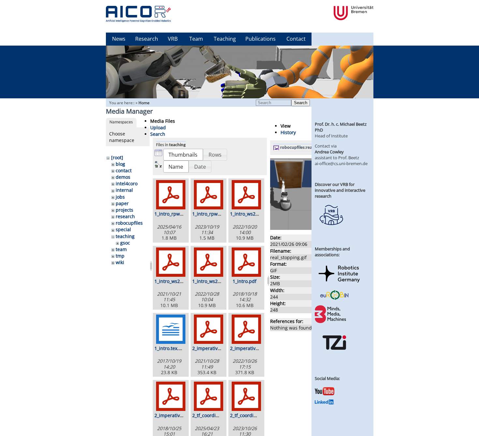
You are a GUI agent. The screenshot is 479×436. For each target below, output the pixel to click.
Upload (158, 127)
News (118, 38)
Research (146, 38)
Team (196, 38)
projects (124, 210)
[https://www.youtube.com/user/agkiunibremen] (324, 394)
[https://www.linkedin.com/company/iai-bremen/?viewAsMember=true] (324, 403)
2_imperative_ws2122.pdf (219, 348)
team (121, 249)
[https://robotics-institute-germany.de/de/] (339, 284)
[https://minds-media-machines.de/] (331, 322)
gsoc (125, 243)
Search (300, 102)
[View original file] (305, 228)
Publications (260, 38)
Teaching (225, 38)
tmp (120, 256)
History (288, 132)
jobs (120, 197)
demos (123, 177)
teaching (125, 236)
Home (144, 102)
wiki (120, 262)
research (125, 216)
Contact (296, 38)
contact (124, 170)
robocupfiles (129, 223)
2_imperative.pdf (172, 415)
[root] (117, 157)
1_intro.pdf (244, 281)
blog (120, 164)
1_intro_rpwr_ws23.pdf (216, 214)
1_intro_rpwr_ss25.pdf (178, 214)
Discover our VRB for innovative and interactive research (340, 190)
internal (124, 190)
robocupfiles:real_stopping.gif (309, 147)
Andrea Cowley (329, 152)
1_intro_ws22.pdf (248, 214)
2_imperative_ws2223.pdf (257, 348)
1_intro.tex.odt (170, 348)
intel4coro (127, 183)
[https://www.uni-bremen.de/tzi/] (334, 356)
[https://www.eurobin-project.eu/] (334, 299)
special (123, 229)
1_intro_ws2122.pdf (175, 281)
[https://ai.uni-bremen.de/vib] (331, 230)
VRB (173, 38)
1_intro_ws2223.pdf (213, 281)
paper (122, 203)
